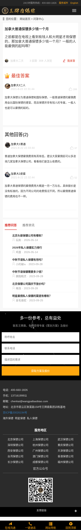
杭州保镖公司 (40, 444)
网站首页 (25, 18)
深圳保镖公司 (15, 444)
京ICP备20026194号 (15, 412)
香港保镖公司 (65, 456)
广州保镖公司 (40, 450)
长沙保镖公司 (15, 461)
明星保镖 (20, 418)
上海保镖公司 (40, 439)
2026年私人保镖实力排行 (27, 247)
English (74, 3)
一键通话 (30, 527)
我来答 (71, 60)
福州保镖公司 (65, 461)
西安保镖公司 (15, 450)
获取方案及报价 (40, 370)
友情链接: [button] (42, 510)
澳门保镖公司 (40, 456)
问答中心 (38, 18)
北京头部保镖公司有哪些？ (28, 235)
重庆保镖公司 (65, 444)
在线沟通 (10, 527)
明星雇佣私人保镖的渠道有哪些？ (32, 295)
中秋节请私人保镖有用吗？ (28, 259)
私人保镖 (32, 418)
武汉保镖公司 (65, 439)
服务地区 (40, 430)
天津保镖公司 (65, 450)
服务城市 (63, 3)
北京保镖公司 (15, 439)
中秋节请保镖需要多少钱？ (28, 271)
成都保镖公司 (40, 461)
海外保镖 (8, 418)
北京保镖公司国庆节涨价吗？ (29, 283)
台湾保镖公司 (15, 456)
